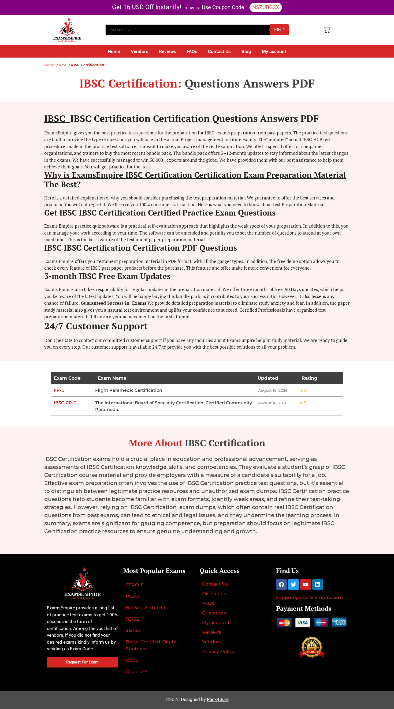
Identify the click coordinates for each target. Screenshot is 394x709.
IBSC (63, 65)
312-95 (133, 630)
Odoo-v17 (136, 671)
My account (274, 51)
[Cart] (327, 30)
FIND (279, 29)
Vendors (139, 51)
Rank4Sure (218, 699)
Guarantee (214, 613)
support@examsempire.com (309, 597)
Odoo (132, 660)
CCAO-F (135, 584)
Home (114, 51)
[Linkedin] (317, 584)
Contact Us (219, 51)
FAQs (192, 51)
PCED (132, 596)
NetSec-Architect (146, 607)
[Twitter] (293, 584)
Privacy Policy (218, 651)
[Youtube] (305, 584)
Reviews (167, 51)
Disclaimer (214, 593)
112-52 (132, 619)
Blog (246, 51)
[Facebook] (281, 584)
